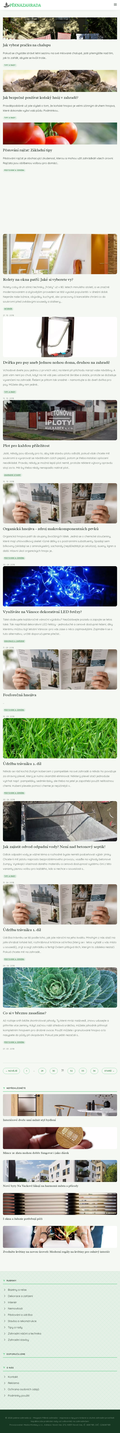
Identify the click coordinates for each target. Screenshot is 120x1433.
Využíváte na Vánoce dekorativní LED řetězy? (42, 611)
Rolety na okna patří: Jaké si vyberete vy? (38, 279)
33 (83, 1071)
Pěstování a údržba (14, 170)
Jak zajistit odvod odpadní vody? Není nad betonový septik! (54, 846)
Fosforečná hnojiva (19, 694)
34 (94, 1071)
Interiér (8, 309)
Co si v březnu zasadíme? (24, 1012)
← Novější (11, 1071)
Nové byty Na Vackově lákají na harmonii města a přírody (40, 1186)
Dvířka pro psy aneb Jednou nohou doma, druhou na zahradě (56, 362)
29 (42, 1071)
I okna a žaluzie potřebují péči (22, 1219)
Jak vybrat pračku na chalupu (27, 45)
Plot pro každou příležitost (26, 445)
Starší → (109, 1071)
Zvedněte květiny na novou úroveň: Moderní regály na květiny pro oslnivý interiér (56, 1252)
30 (53, 1071)
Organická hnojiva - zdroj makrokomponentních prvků (51, 528)
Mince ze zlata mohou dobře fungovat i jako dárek (36, 1153)
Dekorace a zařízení (14, 641)
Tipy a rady (10, 65)
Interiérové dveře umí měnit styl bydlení (29, 1120)
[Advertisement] (60, 197)
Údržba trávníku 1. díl (22, 929)
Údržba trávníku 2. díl (22, 763)
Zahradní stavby (12, 475)
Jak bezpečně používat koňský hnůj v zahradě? (40, 97)
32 (71, 1071)
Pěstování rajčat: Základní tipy (27, 150)
